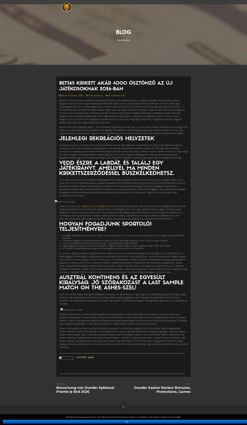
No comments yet (116, 95)
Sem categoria (96, 95)
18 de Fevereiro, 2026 (72, 95)
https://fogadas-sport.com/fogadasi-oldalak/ (95, 206)
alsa (91, 357)
